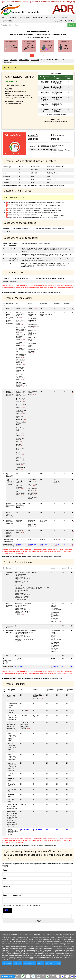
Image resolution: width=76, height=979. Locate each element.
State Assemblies (24, 17)
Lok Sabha (12, 17)
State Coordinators (29, 963)
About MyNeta (69, 21)
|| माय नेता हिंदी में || (7, 21)
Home (4, 17)
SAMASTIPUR (24, 60)
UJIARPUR (35, 60)
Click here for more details (56, 114)
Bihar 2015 (13, 60)
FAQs (58, 963)
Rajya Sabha (37, 17)
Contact (40, 963)
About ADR (58, 21)
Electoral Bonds (63, 17)
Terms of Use (49, 963)
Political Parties (50, 17)
